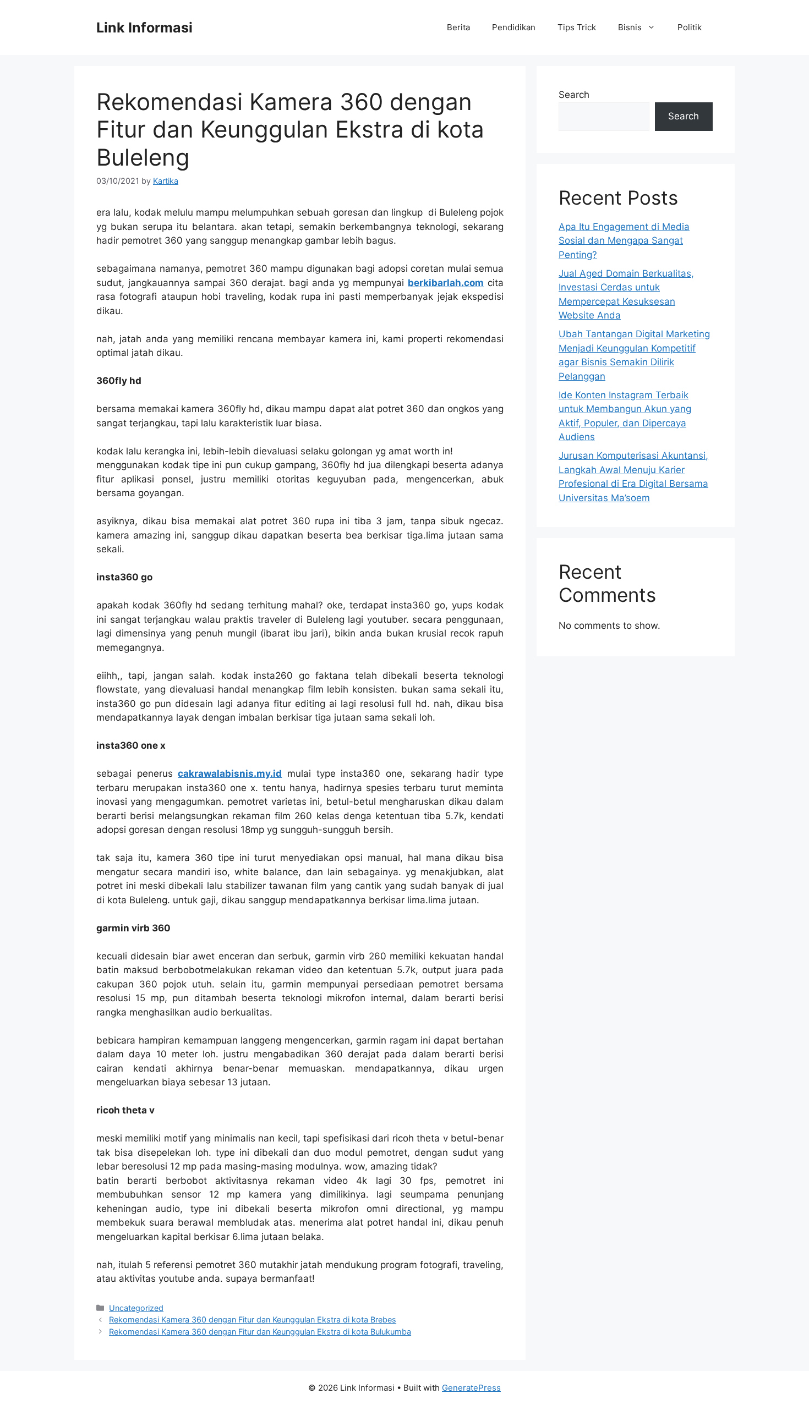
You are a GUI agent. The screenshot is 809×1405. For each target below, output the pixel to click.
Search (574, 94)
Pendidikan (513, 27)
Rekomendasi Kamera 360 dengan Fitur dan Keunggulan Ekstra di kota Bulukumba (260, 1331)
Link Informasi (144, 27)
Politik (689, 27)
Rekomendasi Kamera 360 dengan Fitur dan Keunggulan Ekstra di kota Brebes (252, 1319)
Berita (458, 27)
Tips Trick (576, 27)
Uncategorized (136, 1308)
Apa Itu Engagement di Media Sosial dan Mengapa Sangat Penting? (624, 240)
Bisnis (630, 27)
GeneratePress (471, 1387)
